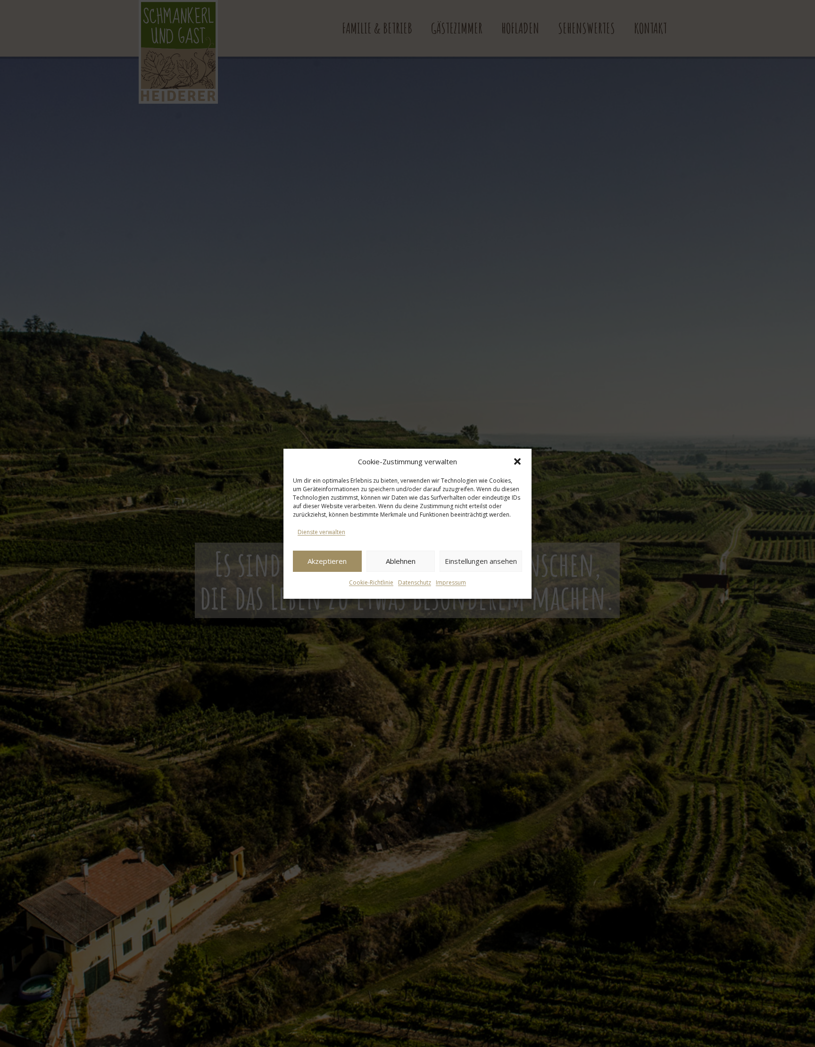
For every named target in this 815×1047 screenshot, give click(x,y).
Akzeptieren (327, 561)
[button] (517, 461)
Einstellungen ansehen (481, 561)
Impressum (451, 582)
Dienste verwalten (321, 532)
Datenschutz (414, 582)
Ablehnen (401, 561)
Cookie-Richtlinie (371, 582)
